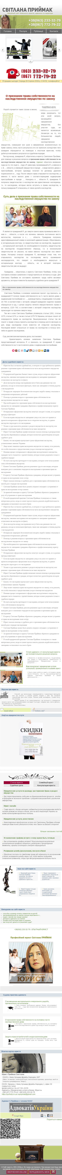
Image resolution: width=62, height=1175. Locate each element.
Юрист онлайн (10, 806)
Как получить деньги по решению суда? (17, 922)
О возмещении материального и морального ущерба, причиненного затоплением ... (27, 1002)
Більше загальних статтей (51, 831)
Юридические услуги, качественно (19, 819)
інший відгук (8, 711)
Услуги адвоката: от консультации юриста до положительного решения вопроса (43, 653)
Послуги (23, 31)
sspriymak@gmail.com (26, 1094)
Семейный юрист (46, 783)
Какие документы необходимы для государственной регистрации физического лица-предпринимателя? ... (50, 892)
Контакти (54, 31)
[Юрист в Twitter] (45, 1116)
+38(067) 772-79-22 (45, 24)
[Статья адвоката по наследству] (19, 49)
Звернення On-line (17, 1172)
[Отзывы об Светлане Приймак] (6, 696)
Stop (30, 61)
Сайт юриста (7, 1167)
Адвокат (39, 162)
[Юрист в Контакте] (42, 1116)
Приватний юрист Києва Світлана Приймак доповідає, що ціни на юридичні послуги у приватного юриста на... (27, 876)
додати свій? (40, 711)
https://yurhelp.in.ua (9, 1094)
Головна (8, 31)
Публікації (38, 31)
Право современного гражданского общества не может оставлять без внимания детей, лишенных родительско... (50, 876)
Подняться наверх (54, 1119)
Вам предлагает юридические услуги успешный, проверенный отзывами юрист (43, 667)
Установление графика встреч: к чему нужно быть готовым (29, 838)
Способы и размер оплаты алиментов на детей (20, 913)
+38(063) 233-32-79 (45, 20)
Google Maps (18, 1116)
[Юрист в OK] (51, 1116)
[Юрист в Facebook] (48, 1116)
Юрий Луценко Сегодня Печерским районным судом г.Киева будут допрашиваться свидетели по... (27, 892)
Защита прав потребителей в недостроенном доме (26, 1037)
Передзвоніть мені (39, 1172)
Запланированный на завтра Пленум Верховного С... (22, 915)
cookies (57, 1169)
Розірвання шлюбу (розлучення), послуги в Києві (25, 851)
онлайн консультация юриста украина (17, 920)
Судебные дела (49, 107)
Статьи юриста (16, 783)
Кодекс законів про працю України (15, 917)
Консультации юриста (46, 785)
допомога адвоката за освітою (14, 919)
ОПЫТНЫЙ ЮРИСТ (40, 929)
